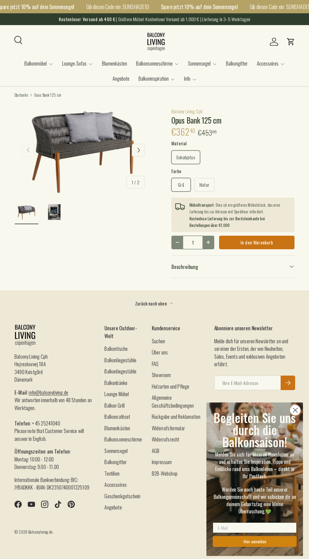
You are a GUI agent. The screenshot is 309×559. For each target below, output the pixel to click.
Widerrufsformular (168, 428)
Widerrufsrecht (165, 439)
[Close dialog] (295, 410)
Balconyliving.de (40, 532)
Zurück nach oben (151, 303)
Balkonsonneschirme (123, 439)
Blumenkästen (114, 63)
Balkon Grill (114, 405)
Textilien (111, 473)
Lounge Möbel (116, 394)
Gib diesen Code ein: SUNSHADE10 (117, 6)
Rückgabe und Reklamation (176, 416)
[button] (291, 41)
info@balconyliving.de (48, 392)
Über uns (160, 352)
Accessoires (115, 484)
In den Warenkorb (257, 242)
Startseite (21, 95)
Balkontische (116, 348)
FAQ (155, 363)
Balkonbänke (115, 382)
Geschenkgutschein (122, 496)
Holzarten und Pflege (170, 386)
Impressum (162, 462)
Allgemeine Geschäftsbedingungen (173, 401)
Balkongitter (237, 63)
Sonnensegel (116, 450)
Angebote (121, 78)
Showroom (161, 375)
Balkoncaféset (117, 416)
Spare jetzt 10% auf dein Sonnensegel (199, 7)
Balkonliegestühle (120, 360)
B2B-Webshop (164, 473)
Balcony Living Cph (186, 111)
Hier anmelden (255, 541)
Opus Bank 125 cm (48, 95)
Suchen (158, 341)
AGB (156, 450)
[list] (83, 150)
